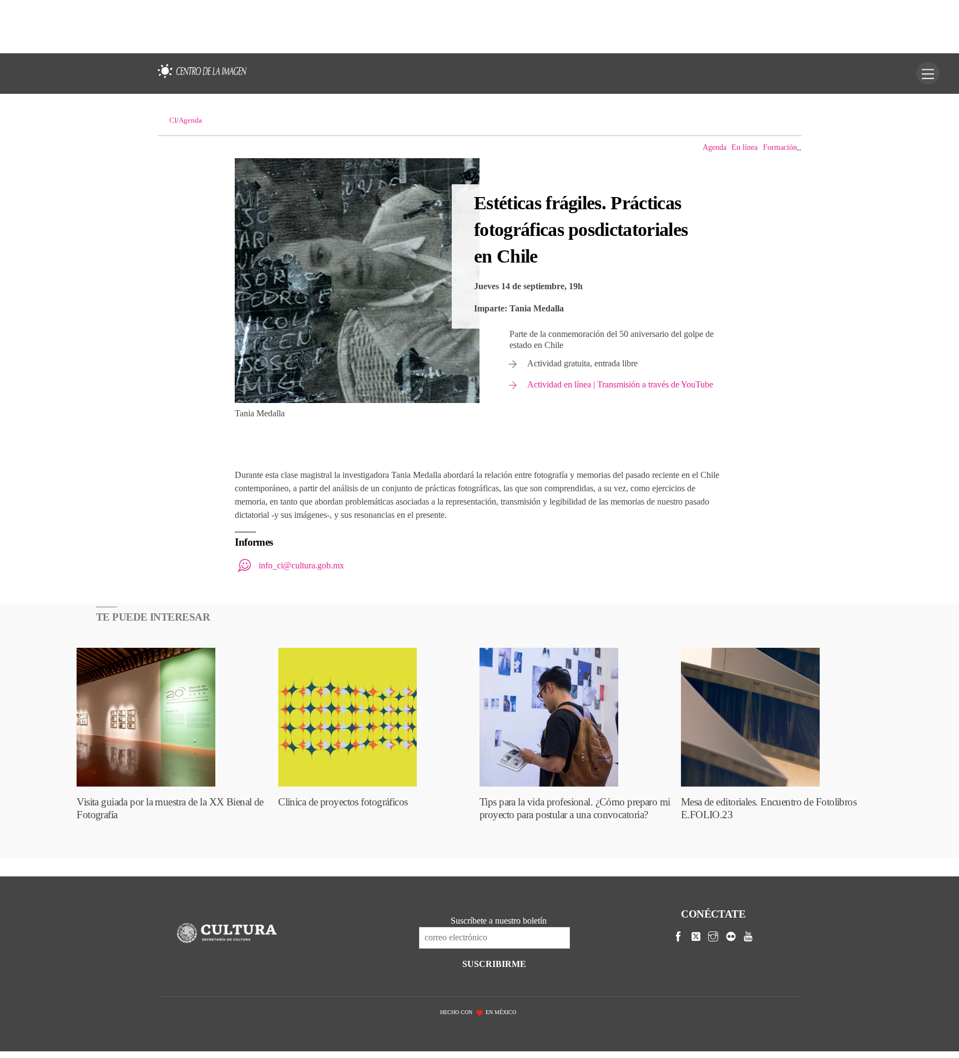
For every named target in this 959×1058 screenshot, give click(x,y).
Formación (780, 147)
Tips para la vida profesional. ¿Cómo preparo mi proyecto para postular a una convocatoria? (575, 808)
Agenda (714, 147)
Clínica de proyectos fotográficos (342, 802)
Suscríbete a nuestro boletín (499, 920)
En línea (744, 147)
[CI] (202, 78)
